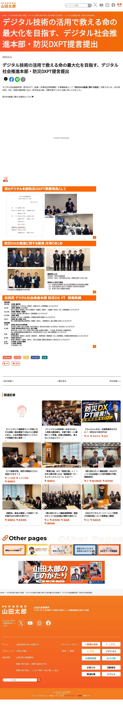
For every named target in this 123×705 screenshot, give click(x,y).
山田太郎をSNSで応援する (27, 644)
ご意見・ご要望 (67, 650)
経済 (44, 357)
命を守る (96, 436)
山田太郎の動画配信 (24, 657)
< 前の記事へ (8, 381)
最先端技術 (97, 480)
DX (7, 363)
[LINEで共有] (17, 79)
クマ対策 (11, 478)
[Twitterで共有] (5, 79)
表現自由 (7, 357)
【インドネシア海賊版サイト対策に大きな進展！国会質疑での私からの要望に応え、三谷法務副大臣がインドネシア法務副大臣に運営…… (21, 433)
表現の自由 (92, 644)
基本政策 (6, 657)
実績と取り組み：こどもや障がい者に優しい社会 (37, 670)
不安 (26, 357)
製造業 (66, 519)
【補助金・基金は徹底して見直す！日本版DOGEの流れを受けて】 (21, 514)
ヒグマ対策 (23, 478)
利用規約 (79, 695)
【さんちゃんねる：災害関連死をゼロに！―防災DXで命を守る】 (100, 430)
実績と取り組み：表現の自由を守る (31, 663)
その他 (112, 658)
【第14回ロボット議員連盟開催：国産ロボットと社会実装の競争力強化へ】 (61, 514)
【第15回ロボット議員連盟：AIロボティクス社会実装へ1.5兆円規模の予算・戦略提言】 (101, 474)
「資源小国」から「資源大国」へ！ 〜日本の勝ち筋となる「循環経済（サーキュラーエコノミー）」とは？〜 (61, 474)
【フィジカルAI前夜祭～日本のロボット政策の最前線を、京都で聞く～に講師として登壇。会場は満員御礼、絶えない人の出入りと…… (61, 433)
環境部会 (11, 481)
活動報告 (111, 667)
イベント (111, 674)
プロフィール (8, 650)
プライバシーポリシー (70, 644)
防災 (17, 363)
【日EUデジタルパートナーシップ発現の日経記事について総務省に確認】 (101, 514)
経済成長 (92, 658)
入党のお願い (22, 650)
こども (17, 357)
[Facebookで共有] (11, 79)
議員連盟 (51, 523)
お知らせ (91, 667)
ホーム (5, 644)
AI (87, 480)
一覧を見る (61, 381)
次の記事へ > (115, 381)
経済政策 (109, 480)
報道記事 (96, 519)
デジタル (35, 357)
